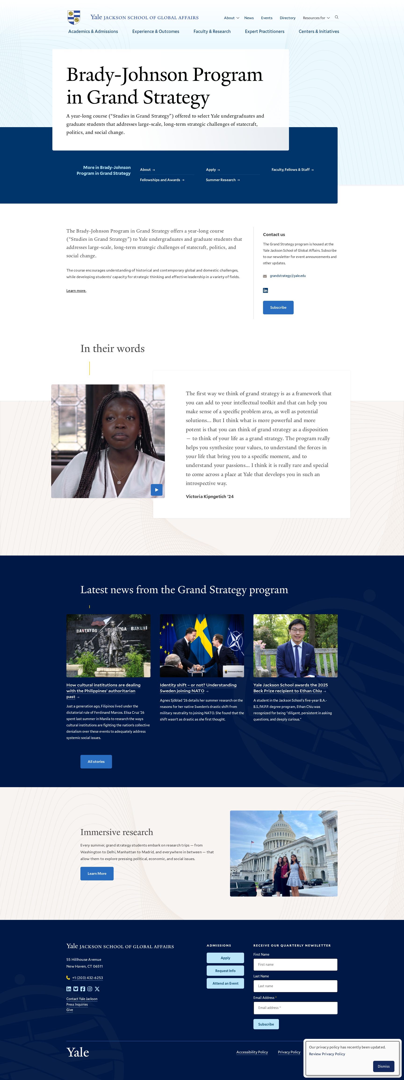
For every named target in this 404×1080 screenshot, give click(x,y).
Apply (211, 169)
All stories (96, 761)
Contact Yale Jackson (81, 999)
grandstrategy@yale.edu (288, 275)
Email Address (265, 998)
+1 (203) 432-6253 (87, 977)
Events (266, 17)
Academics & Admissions (93, 31)
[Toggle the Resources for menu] (328, 18)
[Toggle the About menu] (237, 18)
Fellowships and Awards (160, 179)
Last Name (261, 976)
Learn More (97, 873)
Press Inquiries (77, 1004)
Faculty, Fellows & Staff (291, 169)
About (229, 17)
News (249, 17)
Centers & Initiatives (319, 31)
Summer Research (221, 179)
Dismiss (384, 1066)
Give (69, 1010)
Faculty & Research (212, 31)
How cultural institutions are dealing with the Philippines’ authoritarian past (103, 690)
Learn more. (76, 290)
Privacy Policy (289, 1051)
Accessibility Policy (252, 1051)
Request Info (225, 970)
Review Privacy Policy (327, 1053)
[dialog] (352, 1058)
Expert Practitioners (265, 31)
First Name (261, 954)
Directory (288, 17)
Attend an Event (225, 983)
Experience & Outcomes (155, 31)
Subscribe (278, 307)
